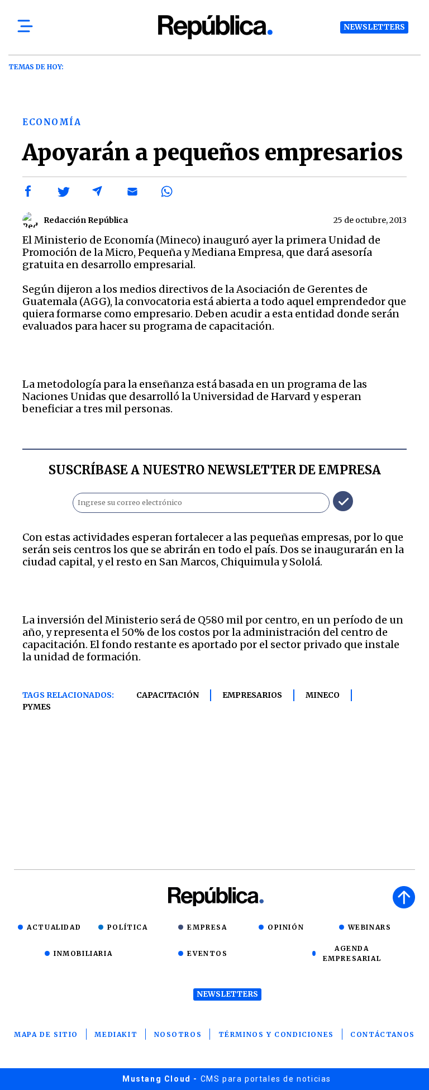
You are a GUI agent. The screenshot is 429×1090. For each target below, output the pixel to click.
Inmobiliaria (83, 953)
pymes (36, 707)
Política (127, 927)
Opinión (286, 927)
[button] (28, 191)
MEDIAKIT (115, 1034)
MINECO (323, 695)
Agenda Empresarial (352, 953)
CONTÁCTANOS (382, 1034)
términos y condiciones (276, 1034)
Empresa (207, 927)
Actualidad (54, 927)
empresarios (252, 695)
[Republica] (214, 27)
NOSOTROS (178, 1034)
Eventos (207, 953)
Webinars (370, 927)
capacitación (167, 695)
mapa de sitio (46, 1034)
